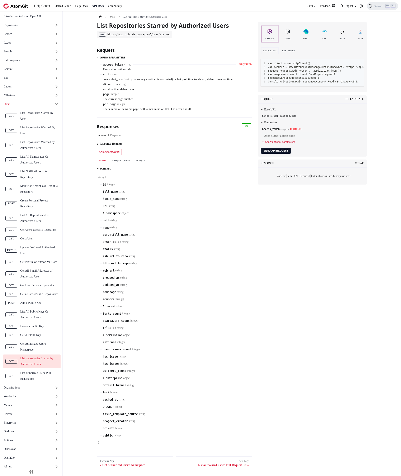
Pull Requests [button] (12, 60)
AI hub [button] (8, 466)
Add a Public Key (30, 302)
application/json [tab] (109, 152)
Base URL (270, 109)
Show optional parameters (280, 142)
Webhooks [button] (10, 396)
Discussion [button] (10, 449)
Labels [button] (7, 86)
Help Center (42, 6)
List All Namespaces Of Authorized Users (34, 159)
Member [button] (9, 405)
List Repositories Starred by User (36, 115)
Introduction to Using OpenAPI (22, 16)
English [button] (349, 6)
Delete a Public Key (32, 326)
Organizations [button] (12, 387)
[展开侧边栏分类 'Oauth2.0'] (57, 458)
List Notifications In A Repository (33, 174)
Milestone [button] (9, 95)
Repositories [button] (11, 25)
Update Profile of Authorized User (37, 250)
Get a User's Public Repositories (39, 294)
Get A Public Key (30, 335)
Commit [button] (8, 69)
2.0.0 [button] (310, 6)
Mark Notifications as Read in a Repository (39, 188)
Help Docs (81, 6)
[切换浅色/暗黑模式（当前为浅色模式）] (362, 6)
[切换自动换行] (346, 63)
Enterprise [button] (10, 422)
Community (115, 6)
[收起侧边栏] (31, 472)
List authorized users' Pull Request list (35, 375)
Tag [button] (6, 77)
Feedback (325, 6)
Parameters (270, 122)
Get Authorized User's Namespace (33, 346)
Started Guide (63, 6)
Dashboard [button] (10, 431)
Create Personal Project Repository (34, 203)
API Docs (98, 6)
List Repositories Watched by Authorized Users (37, 145)
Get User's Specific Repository (38, 229)
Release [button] (8, 413)
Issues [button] (7, 42)
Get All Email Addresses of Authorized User (36, 273)
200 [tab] (246, 126)
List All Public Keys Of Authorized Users (34, 314)
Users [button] (7, 104)
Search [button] (8, 51)
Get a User (26, 238)
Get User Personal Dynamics (37, 285)
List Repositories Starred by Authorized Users (36, 361)
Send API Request (276, 150)
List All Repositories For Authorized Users (34, 218)
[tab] (103, 161)
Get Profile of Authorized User (38, 261)
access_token (271, 129)
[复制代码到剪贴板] (353, 63)
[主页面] (100, 17)
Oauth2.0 (9, 457)
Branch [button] (8, 33)
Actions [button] (8, 440)
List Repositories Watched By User (37, 130)
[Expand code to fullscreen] (359, 63)
